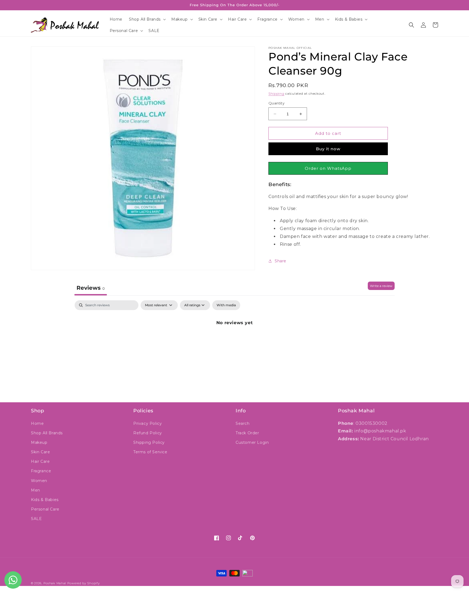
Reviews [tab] (91, 288)
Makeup (39, 442)
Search (243, 423)
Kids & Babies (45, 499)
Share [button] (280, 261)
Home (37, 423)
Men (35, 490)
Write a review (381, 286)
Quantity (276, 103)
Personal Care (45, 509)
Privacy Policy (147, 423)
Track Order (247, 433)
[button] (147, 19)
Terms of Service (150, 451)
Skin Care (40, 451)
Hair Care (40, 461)
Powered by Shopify (83, 583)
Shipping (276, 93)
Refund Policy (147, 433)
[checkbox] (226, 305)
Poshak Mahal (54, 583)
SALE (36, 518)
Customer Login (252, 442)
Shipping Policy (149, 442)
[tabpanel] (234, 341)
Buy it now (328, 148)
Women (39, 480)
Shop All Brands (47, 433)
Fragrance (41, 470)
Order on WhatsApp (328, 168)
